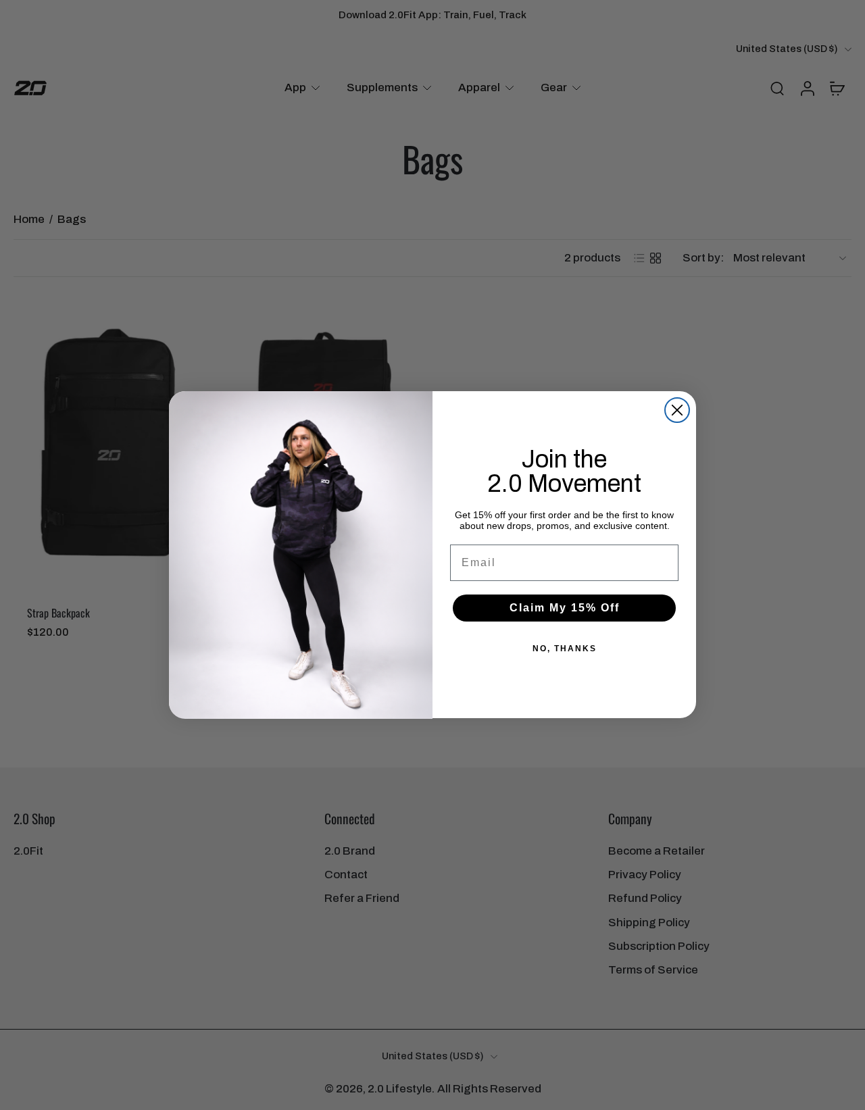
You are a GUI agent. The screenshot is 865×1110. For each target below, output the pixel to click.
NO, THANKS (565, 649)
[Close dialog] (677, 410)
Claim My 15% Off (565, 608)
